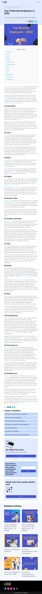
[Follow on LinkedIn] (5, 589)
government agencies (15, 202)
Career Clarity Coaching (13, 417)
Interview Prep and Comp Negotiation (17, 435)
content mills (21, 329)
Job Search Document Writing (15, 421)
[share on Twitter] (12, 407)
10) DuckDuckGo (9, 74)
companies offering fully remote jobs (13, 103)
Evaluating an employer (20, 17)
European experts (25, 275)
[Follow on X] (17, 589)
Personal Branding (11, 428)
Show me (21, 496)
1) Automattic (9, 52)
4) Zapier (8, 59)
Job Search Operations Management (17, 424)
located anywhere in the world (28, 398)
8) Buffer (8, 69)
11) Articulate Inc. (9, 77)
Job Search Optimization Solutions (16, 414)
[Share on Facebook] (29, 21)
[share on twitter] (34, 21)
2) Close (8, 54)
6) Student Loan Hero (11, 64)
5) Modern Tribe (9, 62)
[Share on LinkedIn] (32, 21)
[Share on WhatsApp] (36, 21)
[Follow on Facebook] (14, 589)
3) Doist (7, 57)
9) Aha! (7, 72)
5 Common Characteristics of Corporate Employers (29, 574)
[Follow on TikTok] (11, 589)
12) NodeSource (9, 79)
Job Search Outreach (12, 431)
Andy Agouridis (32, 17)
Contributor (11, 17)
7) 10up (7, 67)
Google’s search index (9, 332)
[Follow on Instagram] (8, 589)
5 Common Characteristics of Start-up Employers (30, 551)
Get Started (21, 456)
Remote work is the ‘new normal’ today (13, 86)
